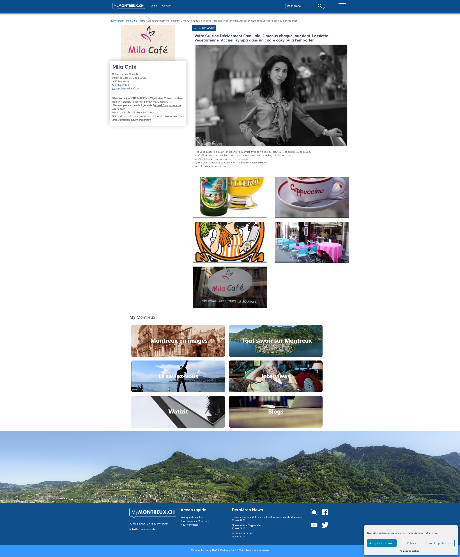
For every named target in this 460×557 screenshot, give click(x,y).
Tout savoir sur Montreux (195, 521)
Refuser (411, 543)
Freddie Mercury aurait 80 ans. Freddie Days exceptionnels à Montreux (267, 517)
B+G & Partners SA (223, 550)
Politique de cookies (409, 550)
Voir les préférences (441, 543)
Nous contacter (189, 524)
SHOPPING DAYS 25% (242, 533)
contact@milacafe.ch (127, 88)
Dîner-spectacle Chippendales (246, 525)
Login (154, 5)
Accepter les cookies (382, 543)
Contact (166, 5)
